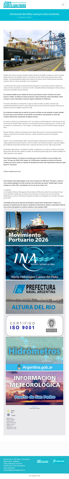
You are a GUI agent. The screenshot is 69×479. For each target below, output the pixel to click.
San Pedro (34, 407)
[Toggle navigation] (62, 4)
